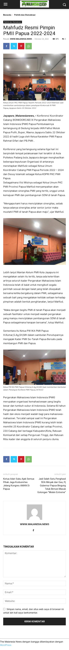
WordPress (5, 645)
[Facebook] (6, 46)
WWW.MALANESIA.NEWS (21, 39)
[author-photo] (34, 519)
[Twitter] (14, 46)
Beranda (7, 14)
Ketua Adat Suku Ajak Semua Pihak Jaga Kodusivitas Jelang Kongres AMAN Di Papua (18, 483)
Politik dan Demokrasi (24, 14)
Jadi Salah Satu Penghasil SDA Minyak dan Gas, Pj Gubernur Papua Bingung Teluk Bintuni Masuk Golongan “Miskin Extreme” (51, 485)
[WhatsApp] (28, 46)
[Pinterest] (21, 46)
